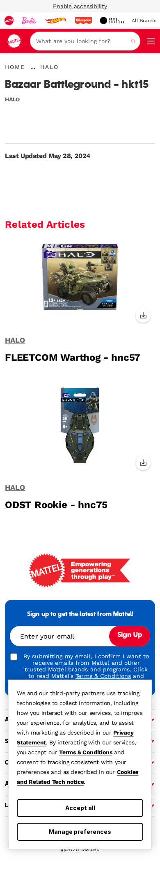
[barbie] (29, 20)
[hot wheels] (55, 20)
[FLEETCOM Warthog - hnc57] (80, 283)
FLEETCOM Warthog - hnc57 (72, 357)
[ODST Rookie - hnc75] (80, 430)
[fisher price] (83, 20)
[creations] (111, 20)
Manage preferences (80, 831)
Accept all (80, 807)
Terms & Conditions (85, 752)
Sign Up (129, 635)
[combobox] (85, 41)
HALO (12, 99)
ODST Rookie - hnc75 (56, 505)
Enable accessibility (80, 6)
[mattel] (9, 20)
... (32, 67)
